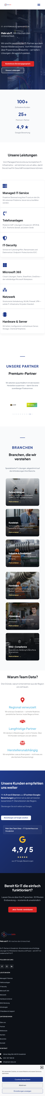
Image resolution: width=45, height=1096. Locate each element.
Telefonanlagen (13, 220)
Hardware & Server (15, 321)
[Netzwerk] (5, 290)
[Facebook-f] (2, 966)
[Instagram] (7, 966)
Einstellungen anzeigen (22, 1091)
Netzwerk (9, 297)
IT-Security (10, 245)
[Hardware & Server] (5, 314)
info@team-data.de (9, 1062)
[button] (42, 1067)
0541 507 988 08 (8, 1058)
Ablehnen (22, 1085)
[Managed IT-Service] (5, 186)
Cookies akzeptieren (22, 1079)
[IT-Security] (5, 238)
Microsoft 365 (12, 272)
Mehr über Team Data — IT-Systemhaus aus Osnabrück (21, 829)
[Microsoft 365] (5, 265)
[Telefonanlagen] (5, 213)
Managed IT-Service (16, 193)
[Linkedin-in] (12, 966)
